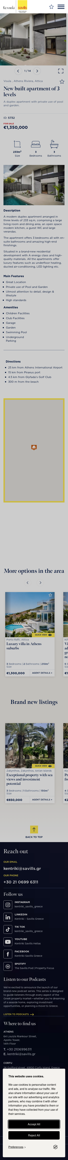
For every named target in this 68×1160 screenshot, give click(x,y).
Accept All (34, 1124)
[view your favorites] (51, 6)
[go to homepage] (15, 6)
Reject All (34, 1135)
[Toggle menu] (61, 7)
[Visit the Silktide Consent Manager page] (55, 1147)
